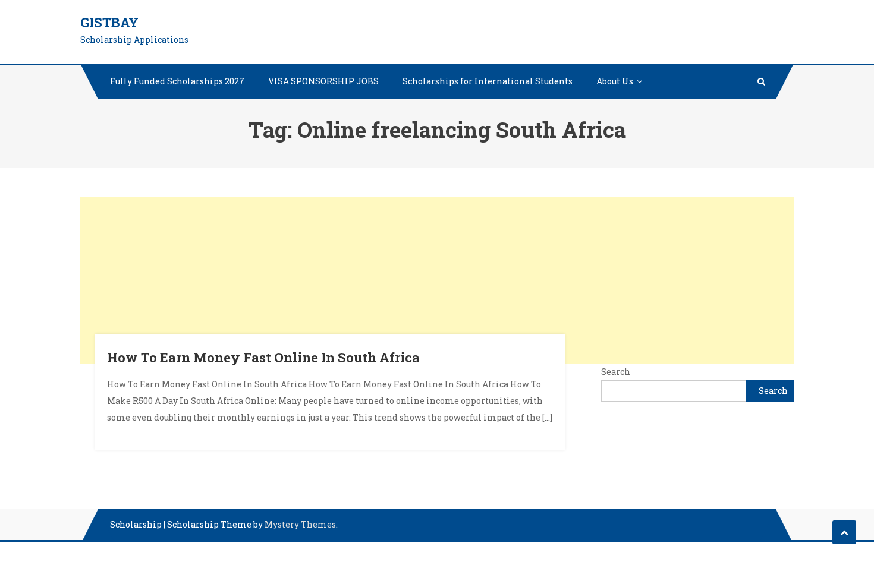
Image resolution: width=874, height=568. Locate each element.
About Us (614, 81)
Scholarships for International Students (488, 81)
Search (615, 371)
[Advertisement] (437, 280)
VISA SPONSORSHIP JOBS (323, 81)
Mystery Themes (300, 524)
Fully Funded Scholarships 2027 (177, 81)
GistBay (109, 22)
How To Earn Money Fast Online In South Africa (263, 357)
